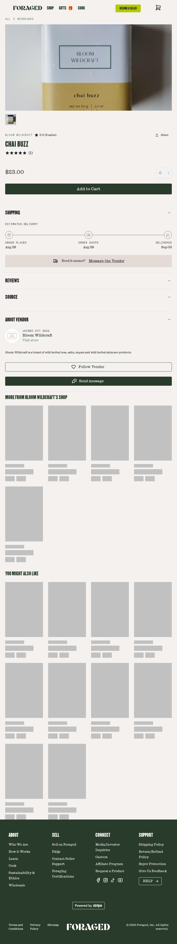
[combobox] (164, 173)
